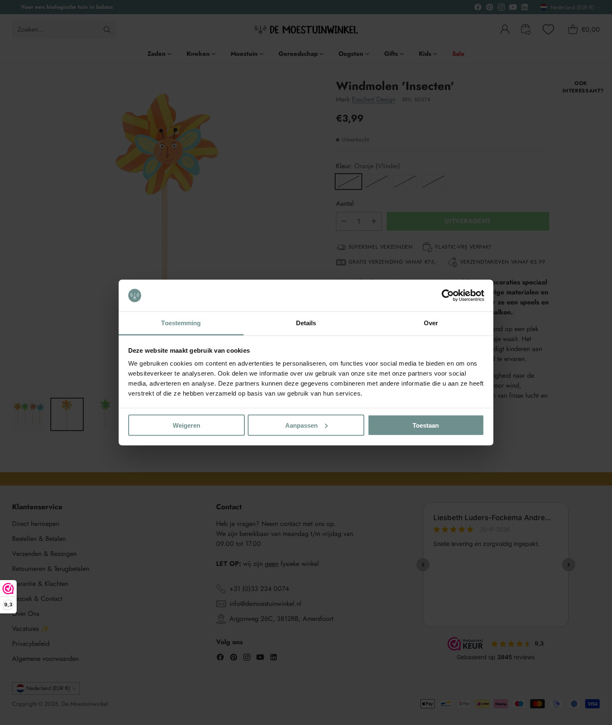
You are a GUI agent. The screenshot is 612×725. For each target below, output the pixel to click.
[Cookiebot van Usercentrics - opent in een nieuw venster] (447, 295)
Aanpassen (301, 425)
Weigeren (186, 425)
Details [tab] (306, 322)
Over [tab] (431, 322)
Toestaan (426, 425)
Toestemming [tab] (181, 322)
